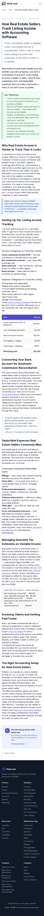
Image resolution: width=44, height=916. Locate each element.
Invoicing (27, 787)
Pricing (4, 790)
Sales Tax (27, 809)
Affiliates (27, 873)
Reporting (5, 803)
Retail (26, 838)
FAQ (3, 828)
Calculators (6, 832)
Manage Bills (28, 796)
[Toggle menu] (40, 4)
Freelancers (28, 825)
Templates (6, 835)
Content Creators (30, 857)
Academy (5, 825)
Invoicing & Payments (10, 793)
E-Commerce (29, 841)
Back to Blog (9, 753)
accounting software (10, 394)
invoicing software (16, 631)
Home (4, 10)
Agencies (27, 832)
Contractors (28, 828)
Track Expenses (30, 793)
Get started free (17, 744)
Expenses (5, 796)
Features (5, 787)
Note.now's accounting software (27, 710)
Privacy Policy (29, 877)
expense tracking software (18, 302)
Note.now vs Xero (8, 867)
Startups (27, 844)
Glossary (5, 838)
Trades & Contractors (32, 854)
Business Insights (30, 803)
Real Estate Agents (31, 851)
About (26, 867)
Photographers (29, 847)
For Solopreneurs (30, 812)
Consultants (28, 835)
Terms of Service (30, 880)
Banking (5, 799)
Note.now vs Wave (9, 881)
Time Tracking (29, 815)
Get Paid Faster (29, 790)
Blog (10, 10)
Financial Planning (30, 806)
